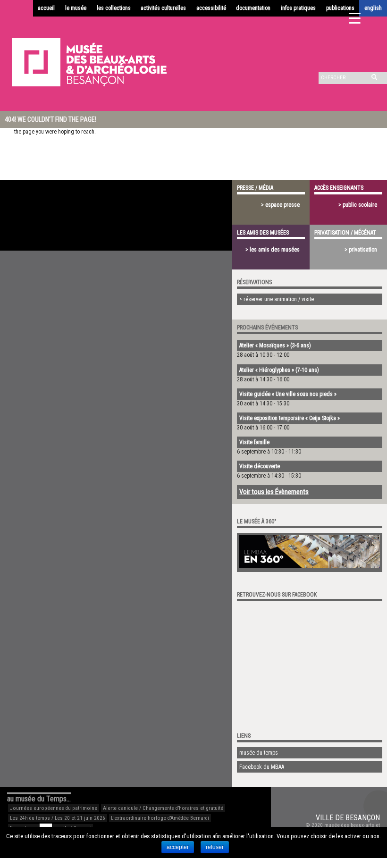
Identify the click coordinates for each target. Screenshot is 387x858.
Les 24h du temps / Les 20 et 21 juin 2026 (57, 818)
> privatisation (361, 249)
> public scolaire (357, 205)
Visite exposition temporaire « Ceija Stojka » (289, 418)
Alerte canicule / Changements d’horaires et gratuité (163, 808)
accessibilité (211, 8)
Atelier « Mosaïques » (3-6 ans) (275, 345)
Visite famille (254, 442)
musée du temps (258, 752)
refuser (215, 847)
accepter (178, 847)
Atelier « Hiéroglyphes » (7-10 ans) (279, 370)
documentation (253, 8)
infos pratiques (298, 8)
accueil (46, 8)
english (373, 8)
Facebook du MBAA (261, 767)
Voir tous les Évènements (274, 492)
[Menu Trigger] (355, 18)
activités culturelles (163, 8)
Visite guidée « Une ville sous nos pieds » (288, 394)
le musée (75, 8)
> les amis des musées (272, 249)
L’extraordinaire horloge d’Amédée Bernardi (160, 818)
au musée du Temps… (39, 798)
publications (340, 8)
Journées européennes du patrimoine (53, 808)
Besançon (362, 817)
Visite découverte (259, 466)
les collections (114, 8)
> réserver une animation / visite (276, 299)
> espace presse (280, 205)
